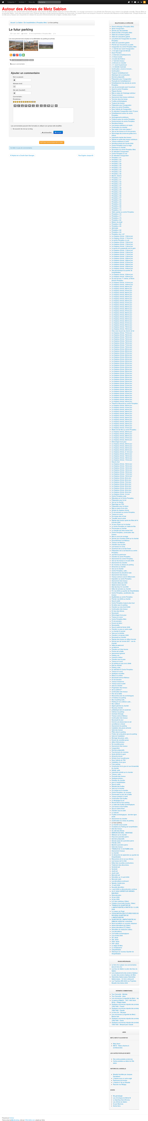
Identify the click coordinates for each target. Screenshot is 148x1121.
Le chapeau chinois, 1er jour (121, 494)
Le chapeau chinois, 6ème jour (121, 484)
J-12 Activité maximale (119, 67)
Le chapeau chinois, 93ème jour (122, 299)
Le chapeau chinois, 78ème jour (122, 329)
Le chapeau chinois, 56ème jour (122, 375)
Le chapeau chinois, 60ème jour (122, 367)
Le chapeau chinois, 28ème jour (122, 436)
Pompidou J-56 (116, 196)
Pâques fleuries (117, 91)
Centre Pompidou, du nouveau (121, 792)
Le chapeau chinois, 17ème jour (122, 460)
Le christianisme (117, 948)
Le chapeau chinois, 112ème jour (122, 252)
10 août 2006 (116, 885)
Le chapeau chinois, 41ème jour (122, 407)
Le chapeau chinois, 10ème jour (122, 476)
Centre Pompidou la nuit (119, 153)
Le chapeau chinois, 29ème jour (122, 434)
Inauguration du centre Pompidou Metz (124, 47)
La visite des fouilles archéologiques (123, 804)
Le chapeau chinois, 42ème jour (122, 405)
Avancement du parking (119, 726)
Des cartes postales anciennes (123, 1059)
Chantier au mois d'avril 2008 (121, 607)
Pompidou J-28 (116, 164)
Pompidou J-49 (116, 190)
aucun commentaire (18, 64)
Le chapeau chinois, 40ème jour (122, 409)
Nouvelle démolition (118, 887)
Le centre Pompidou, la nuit (120, 240)
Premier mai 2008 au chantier (121, 599)
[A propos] (132, 2)
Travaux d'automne (118, 682)
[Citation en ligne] (29, 105)
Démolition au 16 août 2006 (120, 877)
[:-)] (13, 102)
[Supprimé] (26, 105)
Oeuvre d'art (116, 462)
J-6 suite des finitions (118, 59)
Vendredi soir (116, 867)
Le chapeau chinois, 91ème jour (122, 303)
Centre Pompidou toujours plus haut (123, 603)
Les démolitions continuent (120, 881)
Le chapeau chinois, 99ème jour (122, 286)
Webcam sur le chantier (119, 835)
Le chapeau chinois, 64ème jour (122, 359)
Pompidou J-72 (116, 210)
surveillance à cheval (118, 724)
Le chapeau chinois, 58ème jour (122, 371)
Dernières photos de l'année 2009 (122, 143)
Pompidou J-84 (116, 220)
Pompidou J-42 (116, 182)
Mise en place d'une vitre (120, 508)
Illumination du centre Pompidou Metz (124, 149)
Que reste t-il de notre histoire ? (122, 129)
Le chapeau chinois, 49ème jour (122, 389)
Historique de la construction (121, 75)
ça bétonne (115, 647)
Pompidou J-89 (116, 224)
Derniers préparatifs (118, 77)
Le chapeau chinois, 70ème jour (122, 347)
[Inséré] (22, 105)
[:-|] (19, 102)
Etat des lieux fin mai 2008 (120, 587)
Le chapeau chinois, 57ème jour (122, 373)
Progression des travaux (119, 688)
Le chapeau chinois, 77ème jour (122, 333)
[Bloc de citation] (52, 105)
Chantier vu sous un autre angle (122, 629)
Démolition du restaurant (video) (122, 929)
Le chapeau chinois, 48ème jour (122, 391)
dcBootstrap (15, 1120)
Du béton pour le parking (119, 605)
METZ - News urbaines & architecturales (121, 1047)
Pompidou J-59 (116, 200)
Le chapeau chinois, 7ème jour (121, 482)
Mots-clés (32, 2)
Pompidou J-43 (116, 184)
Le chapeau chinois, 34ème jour (122, 422)
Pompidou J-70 (116, 208)
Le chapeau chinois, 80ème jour (122, 325)
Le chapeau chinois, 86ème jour (122, 313)
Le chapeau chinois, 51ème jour (122, 385)
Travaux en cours (117, 514)
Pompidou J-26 (116, 160)
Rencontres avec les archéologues (123, 696)
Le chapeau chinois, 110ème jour (122, 256)
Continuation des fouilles (119, 798)
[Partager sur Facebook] (14, 55)
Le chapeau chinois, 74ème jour (122, 339)
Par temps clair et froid (119, 516)
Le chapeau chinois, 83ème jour (122, 319)
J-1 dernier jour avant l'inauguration (123, 49)
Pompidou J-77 (116, 216)
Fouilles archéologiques (119, 101)
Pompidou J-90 (116, 226)
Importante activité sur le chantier (122, 772)
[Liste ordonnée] (45, 105)
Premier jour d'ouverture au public (122, 45)
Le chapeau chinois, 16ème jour (122, 464)
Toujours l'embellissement (120, 73)
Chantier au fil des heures (120, 649)
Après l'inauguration (118, 29)
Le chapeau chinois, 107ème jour (122, 262)
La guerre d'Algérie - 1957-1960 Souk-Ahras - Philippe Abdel (124, 1001)
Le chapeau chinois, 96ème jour (122, 293)
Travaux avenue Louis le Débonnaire (123, 577)
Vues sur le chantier (118, 633)
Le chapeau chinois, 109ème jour (122, 258)
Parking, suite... (117, 667)
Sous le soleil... (116, 784)
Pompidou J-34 (116, 170)
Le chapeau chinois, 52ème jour (122, 383)
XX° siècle (115, 937)
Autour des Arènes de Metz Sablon (34, 8)
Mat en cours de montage (120, 536)
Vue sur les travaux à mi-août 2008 (123, 561)
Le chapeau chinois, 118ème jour (122, 236)
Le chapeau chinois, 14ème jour (122, 468)
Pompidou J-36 (116, 174)
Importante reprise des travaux (121, 137)
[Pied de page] (141, 2)
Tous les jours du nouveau (120, 752)
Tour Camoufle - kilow (119, 996)
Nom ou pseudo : (18, 77)
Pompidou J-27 (116, 162)
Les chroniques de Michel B (122, 1098)
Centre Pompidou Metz (119, 619)
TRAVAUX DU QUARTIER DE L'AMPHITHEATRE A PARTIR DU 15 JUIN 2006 (125, 907)
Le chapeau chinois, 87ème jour (122, 311)
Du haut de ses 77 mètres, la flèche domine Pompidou (123, 279)
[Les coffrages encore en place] (31, 45)
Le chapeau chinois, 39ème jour (122, 411)
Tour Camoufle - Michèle (119, 994)
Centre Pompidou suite (119, 496)
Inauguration (116, 748)
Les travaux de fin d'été (119, 861)
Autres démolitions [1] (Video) (121, 927)
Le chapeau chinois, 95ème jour (122, 295)
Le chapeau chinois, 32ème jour (122, 426)
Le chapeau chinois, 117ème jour (122, 238)
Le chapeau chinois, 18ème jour (122, 458)
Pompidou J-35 (116, 172)
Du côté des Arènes (118, 831)
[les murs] (16, 45)
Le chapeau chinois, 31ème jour (122, 428)
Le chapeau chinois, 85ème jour (122, 315)
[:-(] (23, 102)
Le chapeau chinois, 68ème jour (122, 351)
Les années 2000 (117, 935)
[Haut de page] (138, 2)
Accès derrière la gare (119, 754)
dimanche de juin (117, 756)
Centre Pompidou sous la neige (122, 145)
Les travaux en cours (118, 546)
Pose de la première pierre (120, 837)
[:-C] (25, 102)
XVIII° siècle (115, 942)
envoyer (59, 132)
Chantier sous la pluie (118, 544)
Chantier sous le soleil (119, 811)
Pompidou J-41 (116, 180)
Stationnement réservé (119, 585)
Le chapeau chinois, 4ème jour (121, 488)
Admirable (115, 228)
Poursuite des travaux (119, 776)
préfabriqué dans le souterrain (121, 710)
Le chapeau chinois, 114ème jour (122, 246)
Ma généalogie (118, 1096)
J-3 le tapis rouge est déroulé (121, 51)
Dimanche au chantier (119, 567)
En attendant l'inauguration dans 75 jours (125, 111)
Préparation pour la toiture (120, 506)
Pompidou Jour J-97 (118, 234)
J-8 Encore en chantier (119, 63)
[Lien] (56, 105)
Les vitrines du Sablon (120, 1102)
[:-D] (21, 102)
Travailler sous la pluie (119, 518)
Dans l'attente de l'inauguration (121, 109)
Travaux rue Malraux (118, 542)
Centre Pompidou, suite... (120, 571)
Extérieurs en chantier (119, 147)
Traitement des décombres (120, 865)
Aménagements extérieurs (120, 117)
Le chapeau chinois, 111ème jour (122, 254)
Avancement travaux (118, 851)
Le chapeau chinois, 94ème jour (122, 297)
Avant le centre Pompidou (120, 89)
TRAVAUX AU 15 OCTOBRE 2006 (122, 849)
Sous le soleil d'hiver (118, 808)
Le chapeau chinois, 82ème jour (122, 321)
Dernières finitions (117, 123)
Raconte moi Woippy (119, 1084)
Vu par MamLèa (118, 1104)
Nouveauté (115, 613)
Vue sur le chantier (118, 502)
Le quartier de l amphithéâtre (20, 60)
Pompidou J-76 (116, 214)
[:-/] (17, 102)
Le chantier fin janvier (118, 631)
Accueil (12, 22)
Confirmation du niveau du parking (123, 821)
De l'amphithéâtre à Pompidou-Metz (35, 22)
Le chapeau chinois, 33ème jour (122, 424)
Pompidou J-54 (116, 192)
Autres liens (117, 1106)
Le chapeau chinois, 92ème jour (122, 301)
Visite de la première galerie (120, 43)
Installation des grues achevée (121, 728)
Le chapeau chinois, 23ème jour (122, 448)
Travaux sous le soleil (118, 684)
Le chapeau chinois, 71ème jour (122, 345)
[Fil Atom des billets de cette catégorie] (11, 55)
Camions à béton (117, 657)
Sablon (31, 60)
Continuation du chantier (119, 127)
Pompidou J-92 (116, 230)
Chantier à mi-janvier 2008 (120, 635)
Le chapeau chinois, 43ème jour (122, 401)
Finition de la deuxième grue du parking (124, 734)
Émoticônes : (17, 99)
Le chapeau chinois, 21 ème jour (122, 452)
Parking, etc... (116, 655)
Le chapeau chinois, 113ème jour (122, 250)
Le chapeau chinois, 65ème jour (122, 357)
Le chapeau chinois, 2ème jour (121, 492)
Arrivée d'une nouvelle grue (120, 758)
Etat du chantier (117, 665)
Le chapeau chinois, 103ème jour (122, 274)
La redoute (115, 813)
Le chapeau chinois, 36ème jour (122, 417)
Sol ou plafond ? (117, 690)
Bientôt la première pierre (120, 845)
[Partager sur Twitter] (20, 55)
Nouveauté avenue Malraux (120, 677)
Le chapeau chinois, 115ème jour (122, 244)
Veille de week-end (118, 645)
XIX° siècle (115, 939)
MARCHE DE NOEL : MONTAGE (122, 833)
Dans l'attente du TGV (119, 760)
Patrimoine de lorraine (120, 1080)
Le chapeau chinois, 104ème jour (122, 268)
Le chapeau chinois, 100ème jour (122, 284)
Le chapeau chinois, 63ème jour (122, 361)
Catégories (11, 2)
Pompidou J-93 (116, 232)
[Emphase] (18, 105)
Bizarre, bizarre (116, 176)
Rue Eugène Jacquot (85, 155)
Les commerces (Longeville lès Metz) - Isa (125, 998)
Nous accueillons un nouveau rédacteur (124, 923)
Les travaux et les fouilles (120, 806)
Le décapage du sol (118, 800)
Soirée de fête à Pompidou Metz (122, 33)
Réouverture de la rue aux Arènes (122, 859)
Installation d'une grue (119, 762)
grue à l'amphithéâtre (118, 782)
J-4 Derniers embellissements (121, 55)
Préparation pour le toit (119, 500)
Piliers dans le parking (119, 732)
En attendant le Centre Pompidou (122, 669)
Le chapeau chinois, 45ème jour (122, 397)
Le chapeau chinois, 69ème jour (122, 349)
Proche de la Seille (118, 651)
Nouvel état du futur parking (120, 802)
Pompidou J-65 (116, 204)
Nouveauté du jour (117, 720)
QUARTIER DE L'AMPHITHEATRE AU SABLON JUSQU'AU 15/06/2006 (124, 920)
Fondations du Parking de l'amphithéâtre (125, 827)
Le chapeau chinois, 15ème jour (122, 466)
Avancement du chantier (119, 563)
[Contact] (135, 2)
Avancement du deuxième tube (121, 573)
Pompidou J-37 (116, 178)
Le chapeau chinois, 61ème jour (122, 365)
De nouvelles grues (118, 744)
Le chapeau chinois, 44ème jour (122, 399)
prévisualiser (47, 132)
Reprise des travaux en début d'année (124, 639)
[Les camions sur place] (46, 45)
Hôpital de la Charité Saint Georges (22, 155)
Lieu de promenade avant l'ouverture (123, 87)
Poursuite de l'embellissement (121, 81)
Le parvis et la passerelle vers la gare (124, 248)
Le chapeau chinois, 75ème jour (122, 337)
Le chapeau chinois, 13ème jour (122, 470)
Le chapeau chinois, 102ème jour (122, 276)
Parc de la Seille (117, 694)
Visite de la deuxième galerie (121, 37)
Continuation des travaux (120, 609)
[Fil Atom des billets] (144, 2)
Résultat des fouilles (118, 786)
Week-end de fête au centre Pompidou (124, 430)
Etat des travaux (117, 829)
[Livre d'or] (129, 2)
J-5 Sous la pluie (117, 57)
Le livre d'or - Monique (119, 1012)
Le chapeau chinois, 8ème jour (121, 480)
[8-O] (33, 102)
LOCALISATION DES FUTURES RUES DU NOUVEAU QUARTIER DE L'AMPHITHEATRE (125, 915)
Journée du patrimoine (119, 555)
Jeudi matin (115, 873)
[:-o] (29, 102)
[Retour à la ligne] (37, 105)
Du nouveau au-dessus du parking (123, 565)
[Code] (33, 105)
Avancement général (118, 653)
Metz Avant (116, 1044)
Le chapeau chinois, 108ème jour (122, 260)
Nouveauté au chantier (119, 637)
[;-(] (31, 102)
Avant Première (117, 53)
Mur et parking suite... (119, 700)
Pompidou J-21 (116, 158)
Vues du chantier (117, 686)
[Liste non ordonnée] (41, 105)
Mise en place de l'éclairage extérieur (123, 93)
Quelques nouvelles (118, 673)
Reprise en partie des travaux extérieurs (124, 139)
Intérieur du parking (118, 712)
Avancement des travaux (119, 575)
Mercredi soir (116, 875)
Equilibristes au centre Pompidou (122, 597)
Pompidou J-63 (116, 202)
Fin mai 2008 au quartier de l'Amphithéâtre (125, 591)
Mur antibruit (116, 704)
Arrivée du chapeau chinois (120, 510)
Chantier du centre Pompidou (121, 557)
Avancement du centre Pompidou (122, 559)
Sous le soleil (116, 601)
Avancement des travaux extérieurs (123, 97)
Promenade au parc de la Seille (122, 794)
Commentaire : (17, 97)
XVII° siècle (115, 944)
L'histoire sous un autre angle (122, 1078)
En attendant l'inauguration (120, 151)
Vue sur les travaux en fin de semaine (124, 131)
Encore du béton (117, 623)
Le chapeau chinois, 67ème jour (122, 353)
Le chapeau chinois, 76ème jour (122, 335)
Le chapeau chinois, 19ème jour (122, 456)
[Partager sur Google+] (17, 55)
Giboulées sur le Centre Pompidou (123, 498)
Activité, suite (116, 770)
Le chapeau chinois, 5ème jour (121, 486)
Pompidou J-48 (116, 188)
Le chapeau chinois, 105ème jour (122, 266)
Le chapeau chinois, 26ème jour (122, 440)
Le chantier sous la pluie (119, 825)
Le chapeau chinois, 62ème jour (122, 363)
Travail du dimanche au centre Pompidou (125, 403)
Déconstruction (116, 895)
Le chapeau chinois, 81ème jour (122, 323)
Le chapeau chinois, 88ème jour (122, 309)
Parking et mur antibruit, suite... (122, 702)
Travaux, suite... (117, 774)
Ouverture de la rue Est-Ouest (121, 549)
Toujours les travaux (118, 103)
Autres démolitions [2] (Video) (121, 925)
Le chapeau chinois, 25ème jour (122, 444)
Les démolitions (117, 931)
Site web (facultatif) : (19, 90)
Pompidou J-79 (116, 218)
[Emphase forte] (15, 105)
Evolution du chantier (118, 780)
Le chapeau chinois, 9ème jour (121, 478)
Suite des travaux (117, 730)
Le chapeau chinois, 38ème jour (122, 413)
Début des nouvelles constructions (123, 863)
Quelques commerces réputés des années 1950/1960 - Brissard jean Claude (125, 1023)
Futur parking (116, 764)
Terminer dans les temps (119, 99)
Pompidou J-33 (116, 168)
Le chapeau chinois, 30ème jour (122, 432)
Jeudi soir (115, 871)
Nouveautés (115, 625)
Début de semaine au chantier (121, 589)
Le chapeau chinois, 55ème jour (122, 377)
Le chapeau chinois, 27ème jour (122, 438)
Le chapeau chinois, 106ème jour (122, 264)
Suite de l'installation (118, 736)
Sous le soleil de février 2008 (121, 627)
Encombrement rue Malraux (120, 540)
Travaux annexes (117, 95)
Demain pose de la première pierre (123, 841)
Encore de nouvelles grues (120, 740)
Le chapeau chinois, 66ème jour (122, 355)
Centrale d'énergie (117, 714)
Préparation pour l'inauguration (121, 79)
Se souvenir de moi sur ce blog (23, 129)
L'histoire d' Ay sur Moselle (121, 1082)
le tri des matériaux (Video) (120, 901)
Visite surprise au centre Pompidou (123, 212)
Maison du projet (117, 222)
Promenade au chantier (119, 528)
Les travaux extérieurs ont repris (122, 125)
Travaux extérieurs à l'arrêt (120, 141)
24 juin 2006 (116, 899)
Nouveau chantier (117, 708)
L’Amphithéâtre (116, 950)
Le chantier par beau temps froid (122, 530)
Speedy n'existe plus (118, 883)
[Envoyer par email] (23, 55)
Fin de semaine (117, 621)
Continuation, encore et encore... (122, 69)
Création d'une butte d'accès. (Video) (123, 903)
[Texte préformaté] (48, 105)
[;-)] (15, 102)
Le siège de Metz (117, 946)
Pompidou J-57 (116, 198)
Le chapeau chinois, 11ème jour (122, 474)
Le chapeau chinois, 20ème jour (122, 454)
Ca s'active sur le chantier (120, 790)
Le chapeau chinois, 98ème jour (122, 289)
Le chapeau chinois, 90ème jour (122, 305)
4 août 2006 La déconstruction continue (124, 889)
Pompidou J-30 (116, 166)
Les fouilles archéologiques (120, 933)
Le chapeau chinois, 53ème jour (122, 381)
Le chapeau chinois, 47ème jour (122, 393)
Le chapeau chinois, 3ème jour (121, 490)
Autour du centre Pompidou (120, 107)
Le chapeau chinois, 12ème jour (122, 472)
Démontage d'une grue (119, 442)
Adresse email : (18, 83)
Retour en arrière (117, 675)
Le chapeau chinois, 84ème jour (122, 317)
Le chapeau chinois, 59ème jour (122, 369)
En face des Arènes (118, 611)
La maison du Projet (118, 911)
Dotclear (11, 1118)
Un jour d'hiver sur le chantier (121, 524)
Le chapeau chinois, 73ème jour (122, 341)
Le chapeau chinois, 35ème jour (122, 420)
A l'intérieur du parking (119, 698)
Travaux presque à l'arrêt (120, 796)
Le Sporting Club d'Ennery (121, 1100)
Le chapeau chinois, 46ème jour (122, 395)
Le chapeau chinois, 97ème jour (122, 291)
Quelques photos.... (118, 778)
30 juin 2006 (116, 897)
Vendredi (114, 869)
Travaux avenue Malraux (119, 716)
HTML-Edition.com (30, 1120)
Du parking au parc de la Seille (121, 663)
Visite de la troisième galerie (121, 35)
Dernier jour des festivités (120, 31)
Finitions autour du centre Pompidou (123, 119)
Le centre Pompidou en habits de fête (124, 526)
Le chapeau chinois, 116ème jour (122, 242)
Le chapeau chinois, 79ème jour (122, 327)
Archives (22, 2)
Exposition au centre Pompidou (121, 579)
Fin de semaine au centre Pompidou (123, 512)
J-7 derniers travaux (118, 61)
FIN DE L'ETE (116, 843)
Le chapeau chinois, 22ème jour (122, 450)
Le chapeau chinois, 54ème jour (122, 379)
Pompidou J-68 (116, 206)
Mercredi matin (116, 879)
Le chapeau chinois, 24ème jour (122, 446)
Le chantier (115, 853)
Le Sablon (19, 22)
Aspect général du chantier (120, 706)
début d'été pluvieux (118, 742)
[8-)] (27, 102)
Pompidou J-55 (116, 194)
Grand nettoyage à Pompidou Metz (123, 26)
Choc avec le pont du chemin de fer (123, 331)
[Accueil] (3, 2)
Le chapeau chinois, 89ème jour (122, 307)
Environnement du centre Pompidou (123, 121)
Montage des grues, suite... (120, 738)
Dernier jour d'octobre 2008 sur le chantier (125, 538)
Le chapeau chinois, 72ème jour (122, 343)
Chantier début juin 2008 (119, 583)
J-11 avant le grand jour (119, 65)
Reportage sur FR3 (118, 504)
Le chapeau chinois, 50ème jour (122, 387)
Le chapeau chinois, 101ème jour (122, 282)
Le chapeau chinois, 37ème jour (122, 415)
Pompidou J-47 (116, 186)
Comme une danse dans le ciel (121, 722)
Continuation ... (116, 71)
